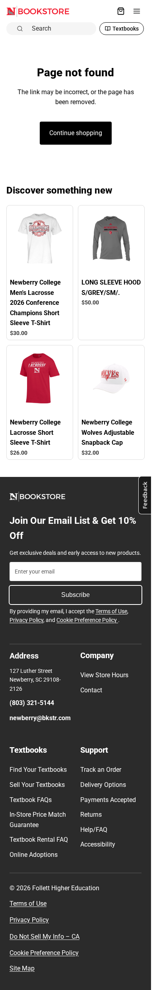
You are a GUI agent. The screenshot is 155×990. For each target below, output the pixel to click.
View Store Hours (104, 675)
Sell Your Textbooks (37, 785)
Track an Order (100, 769)
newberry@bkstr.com (40, 718)
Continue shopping (75, 133)
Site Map (22, 968)
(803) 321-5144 (32, 703)
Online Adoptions (34, 854)
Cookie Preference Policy (87, 620)
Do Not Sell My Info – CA (44, 936)
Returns (91, 814)
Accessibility (97, 844)
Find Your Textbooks (38, 769)
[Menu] (137, 11)
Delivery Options (103, 785)
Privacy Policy (26, 620)
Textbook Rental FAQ (39, 839)
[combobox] (61, 28)
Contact (91, 690)
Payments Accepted (108, 800)
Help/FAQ (93, 829)
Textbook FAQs (31, 800)
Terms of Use (111, 611)
